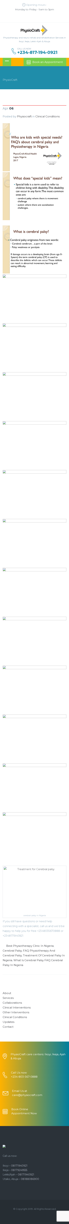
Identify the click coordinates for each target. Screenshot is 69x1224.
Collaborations (12, 1002)
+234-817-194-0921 (37, 52)
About (7, 993)
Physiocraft (24, 116)
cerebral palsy (12, 950)
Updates (8, 1022)
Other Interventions (16, 1012)
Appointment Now (24, 1113)
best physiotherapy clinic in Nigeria (30, 945)
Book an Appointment (47, 62)
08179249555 (19, 1170)
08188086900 (30, 1179)
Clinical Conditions (47, 116)
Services (8, 998)
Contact (8, 1026)
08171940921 (19, 1165)
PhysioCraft (10, 79)
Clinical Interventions (17, 1007)
